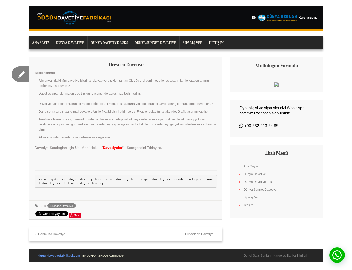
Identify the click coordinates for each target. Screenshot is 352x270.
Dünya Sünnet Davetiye (155, 43)
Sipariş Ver (193, 43)
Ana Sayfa (41, 43)
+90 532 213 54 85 (261, 126)
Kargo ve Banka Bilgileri (290, 255)
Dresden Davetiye (61, 205)
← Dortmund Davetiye (49, 234)
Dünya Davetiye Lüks (109, 43)
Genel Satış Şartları (257, 255)
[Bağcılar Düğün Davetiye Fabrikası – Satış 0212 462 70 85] (176, 18)
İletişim (216, 43)
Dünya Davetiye (70, 43)
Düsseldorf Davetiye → (201, 234)
